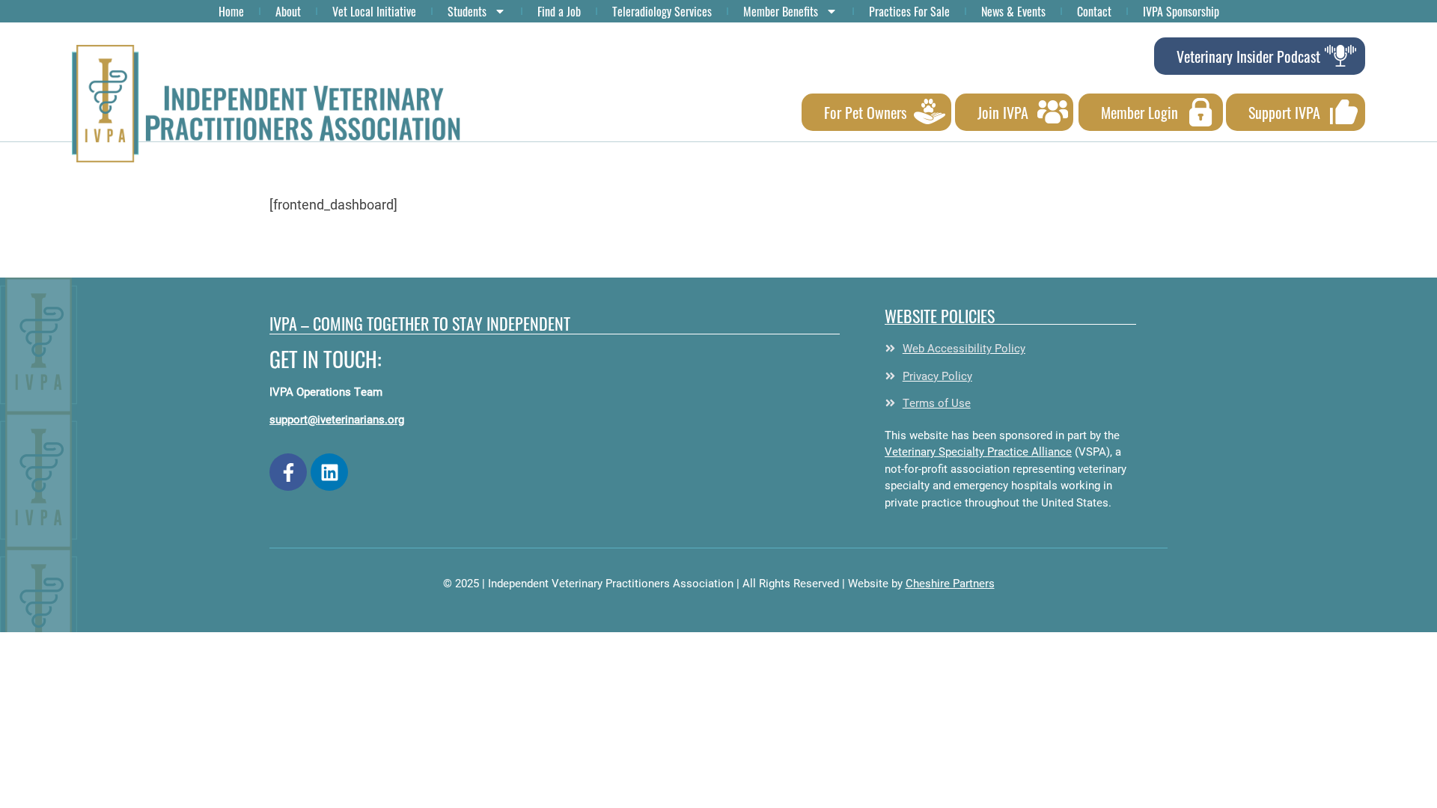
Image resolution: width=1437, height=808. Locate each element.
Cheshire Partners (950, 582)
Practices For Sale (909, 11)
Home (231, 11)
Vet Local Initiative (374, 11)
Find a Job (559, 11)
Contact (1094, 11)
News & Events (1013, 11)
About (288, 11)
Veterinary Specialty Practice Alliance (978, 451)
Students (467, 11)
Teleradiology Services (662, 11)
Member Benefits (780, 11)
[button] (266, 103)
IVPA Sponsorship (1181, 11)
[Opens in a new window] (288, 472)
